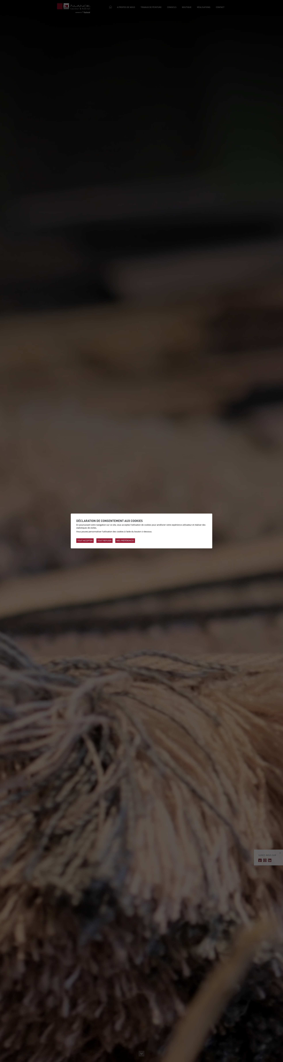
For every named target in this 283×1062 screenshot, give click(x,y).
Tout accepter (85, 540)
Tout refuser (104, 540)
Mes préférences (125, 540)
